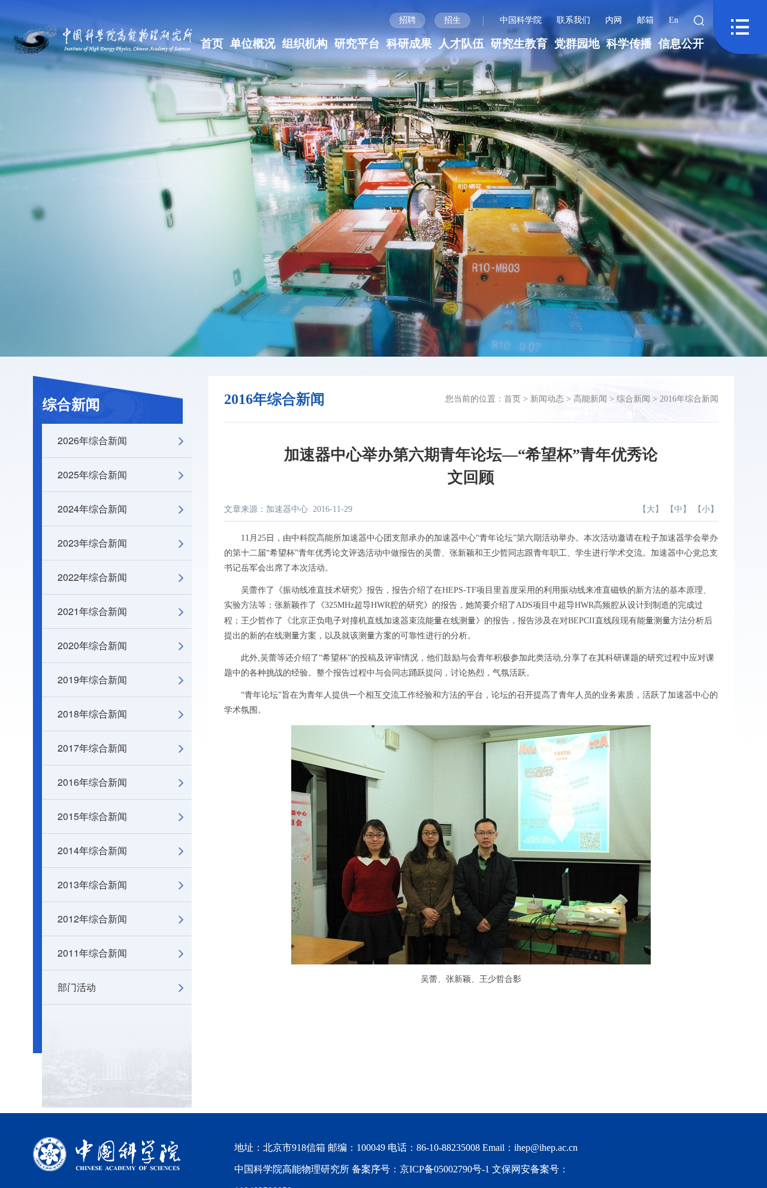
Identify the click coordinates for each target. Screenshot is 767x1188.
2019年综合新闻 (92, 679)
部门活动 (77, 987)
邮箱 (645, 20)
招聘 (407, 20)
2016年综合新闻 (92, 782)
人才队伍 (461, 43)
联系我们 (573, 20)
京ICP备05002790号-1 (446, 1169)
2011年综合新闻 (92, 953)
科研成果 (409, 43)
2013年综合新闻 (92, 884)
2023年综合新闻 (92, 543)
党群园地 (577, 43)
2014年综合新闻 (92, 850)
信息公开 (681, 43)
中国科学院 (521, 20)
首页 (212, 43)
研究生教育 (519, 43)
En (673, 20)
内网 (613, 20)
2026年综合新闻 (92, 440)
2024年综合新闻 (92, 508)
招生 (452, 20)
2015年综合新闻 (92, 816)
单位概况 (253, 43)
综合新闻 (71, 404)
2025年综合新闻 (92, 474)
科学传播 (629, 43)
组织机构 (305, 43)
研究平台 (357, 43)
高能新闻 (590, 398)
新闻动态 (547, 398)
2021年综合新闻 (92, 611)
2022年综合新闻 (92, 577)
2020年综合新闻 (92, 645)
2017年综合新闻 (92, 748)
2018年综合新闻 (92, 713)
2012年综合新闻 (92, 918)
